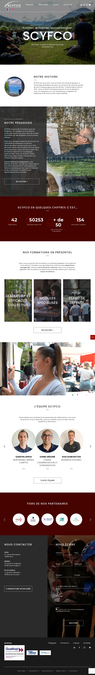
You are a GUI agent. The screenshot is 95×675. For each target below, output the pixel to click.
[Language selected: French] (12, 9)
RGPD (57, 608)
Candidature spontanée (18, 588)
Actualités (68, 5)
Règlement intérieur (60, 670)
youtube (90, 4)
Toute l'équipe (47, 480)
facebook (84, 5)
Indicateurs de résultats (47, 670)
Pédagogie (29, 5)
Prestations (43, 5)
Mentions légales (21, 670)
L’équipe (56, 5)
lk (82, 5)
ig (87, 5)
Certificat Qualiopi (73, 670)
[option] (13, 9)
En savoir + (22, 181)
